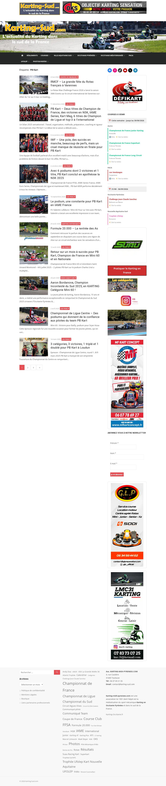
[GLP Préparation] (127, 525)
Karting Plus (84, 735)
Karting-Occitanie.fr (114, 714)
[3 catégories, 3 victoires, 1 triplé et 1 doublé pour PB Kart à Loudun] (33, 347)
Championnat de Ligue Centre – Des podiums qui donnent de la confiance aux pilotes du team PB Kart (75, 317)
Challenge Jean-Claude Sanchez (74, 679)
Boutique (25, 698)
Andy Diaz (67, 671)
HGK (72, 731)
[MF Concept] (127, 383)
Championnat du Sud (77, 702)
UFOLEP (24, 61)
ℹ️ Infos (112, 137)
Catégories (91, 675)
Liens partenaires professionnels (35, 702)
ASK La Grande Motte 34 (88, 671)
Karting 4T (74, 735)
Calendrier (82, 675)
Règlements (32, 55)
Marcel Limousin (70, 739)
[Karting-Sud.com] (83, 36)
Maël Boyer (83, 739)
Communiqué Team (75, 713)
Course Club (93, 718)
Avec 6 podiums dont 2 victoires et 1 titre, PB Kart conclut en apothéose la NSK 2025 (75, 174)
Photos (74, 743)
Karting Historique (70, 224)
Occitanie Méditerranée (112, 55)
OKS (96, 738)
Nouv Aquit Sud (68, 278)
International (92, 731)
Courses (44, 55)
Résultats (87, 749)
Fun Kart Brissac (96, 726)
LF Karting (98, 735)
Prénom (114, 443)
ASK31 (74, 671)
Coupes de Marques (68, 77)
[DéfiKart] (127, 92)
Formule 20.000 (81, 725)
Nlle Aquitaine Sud (63, 55)
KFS (91, 735)
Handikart (66, 731)
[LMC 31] (127, 615)
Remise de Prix (67, 750)
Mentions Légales (29, 694)
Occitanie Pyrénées (86, 55)
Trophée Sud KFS (69, 757)
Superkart (84, 754)
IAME (80, 731)
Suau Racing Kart (71, 754)
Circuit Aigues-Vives (72, 705)
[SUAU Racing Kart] (127, 245)
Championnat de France (77, 687)
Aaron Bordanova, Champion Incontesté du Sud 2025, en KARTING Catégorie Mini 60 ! (75, 286)
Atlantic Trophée (69, 675)
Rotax (76, 749)
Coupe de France (72, 719)
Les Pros (69, 104)
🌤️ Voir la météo (122, 137)
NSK (90, 739)
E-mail (113, 463)
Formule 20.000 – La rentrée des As (74, 228)
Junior (65, 735)
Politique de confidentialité (33, 690)
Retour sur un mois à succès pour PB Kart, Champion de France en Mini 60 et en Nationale (75, 255)
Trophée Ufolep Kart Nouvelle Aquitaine (82, 764)
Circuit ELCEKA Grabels (90, 706)
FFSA (67, 724)
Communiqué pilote (71, 709)
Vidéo (76, 771)
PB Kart (65, 744)
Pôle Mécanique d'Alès (89, 744)
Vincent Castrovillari (88, 772)
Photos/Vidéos (40, 61)
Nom (113, 453)
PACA (131, 55)
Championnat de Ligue (79, 696)
